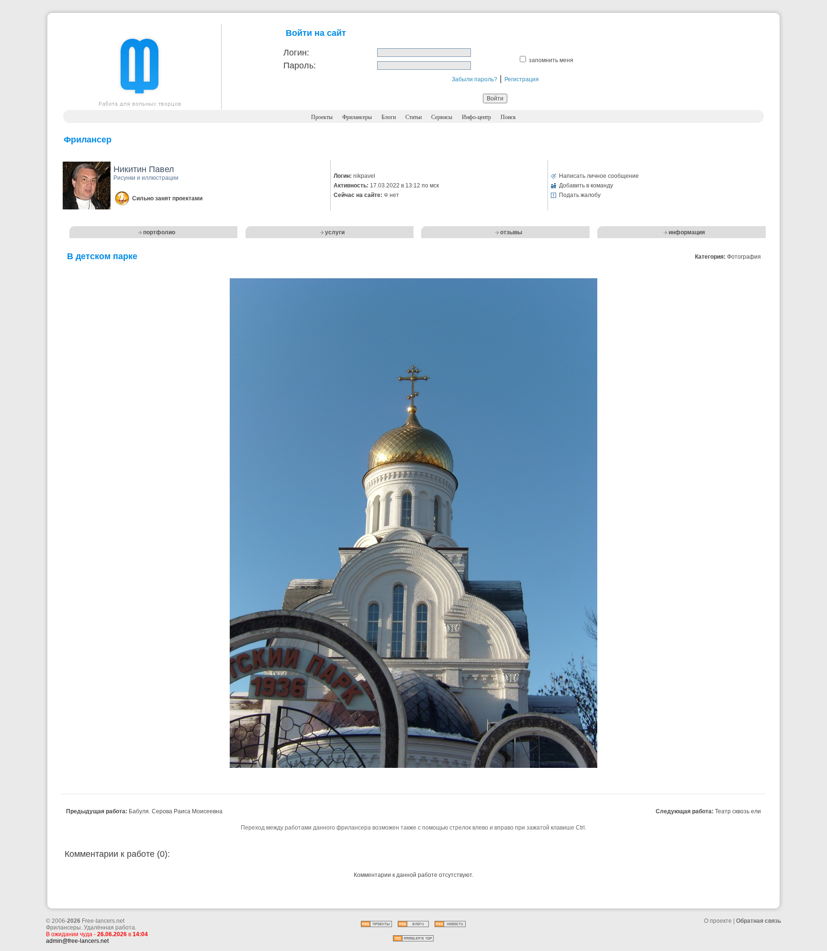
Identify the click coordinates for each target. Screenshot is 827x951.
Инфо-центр (476, 117)
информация (687, 232)
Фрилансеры (357, 117)
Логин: (296, 52)
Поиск (508, 117)
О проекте (718, 921)
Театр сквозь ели (738, 811)
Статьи (413, 117)
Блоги (388, 117)
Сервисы (441, 117)
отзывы (511, 232)
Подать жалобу (580, 195)
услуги (335, 232)
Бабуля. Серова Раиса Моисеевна (176, 811)
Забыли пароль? (474, 79)
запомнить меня (551, 60)
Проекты (322, 117)
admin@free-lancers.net (77, 941)
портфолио (159, 232)
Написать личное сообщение (599, 176)
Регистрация (521, 79)
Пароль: (299, 65)
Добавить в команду (586, 185)
